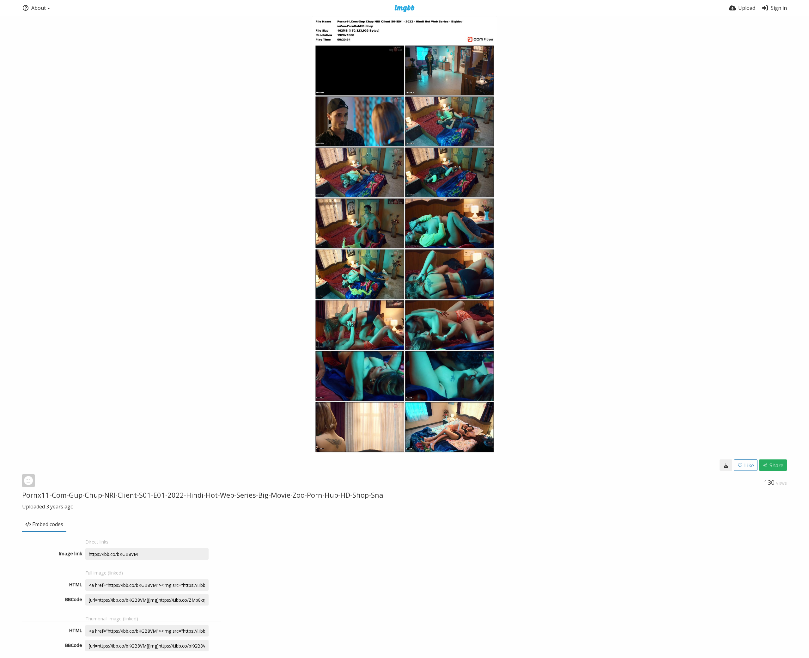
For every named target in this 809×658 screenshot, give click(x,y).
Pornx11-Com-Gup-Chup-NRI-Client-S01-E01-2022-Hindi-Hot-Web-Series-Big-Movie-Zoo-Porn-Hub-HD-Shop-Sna (202, 495)
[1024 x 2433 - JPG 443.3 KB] (726, 465)
